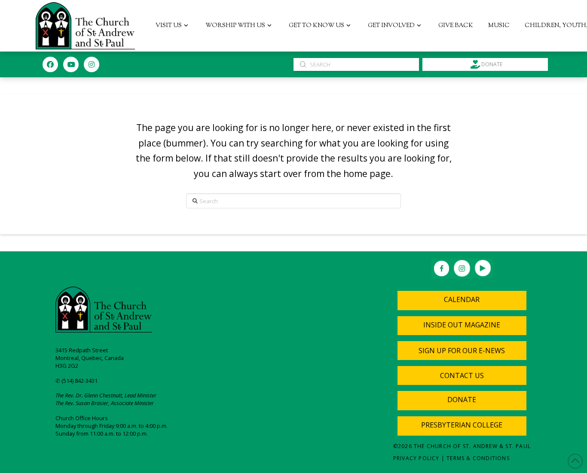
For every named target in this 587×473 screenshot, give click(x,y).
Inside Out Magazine (461, 325)
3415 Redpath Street (81, 350)
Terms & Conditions (478, 458)
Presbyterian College (461, 425)
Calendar (462, 299)
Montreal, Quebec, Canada (89, 358)
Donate (461, 399)
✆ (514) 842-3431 (76, 381)
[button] (461, 350)
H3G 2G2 (66, 365)
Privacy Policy (416, 458)
